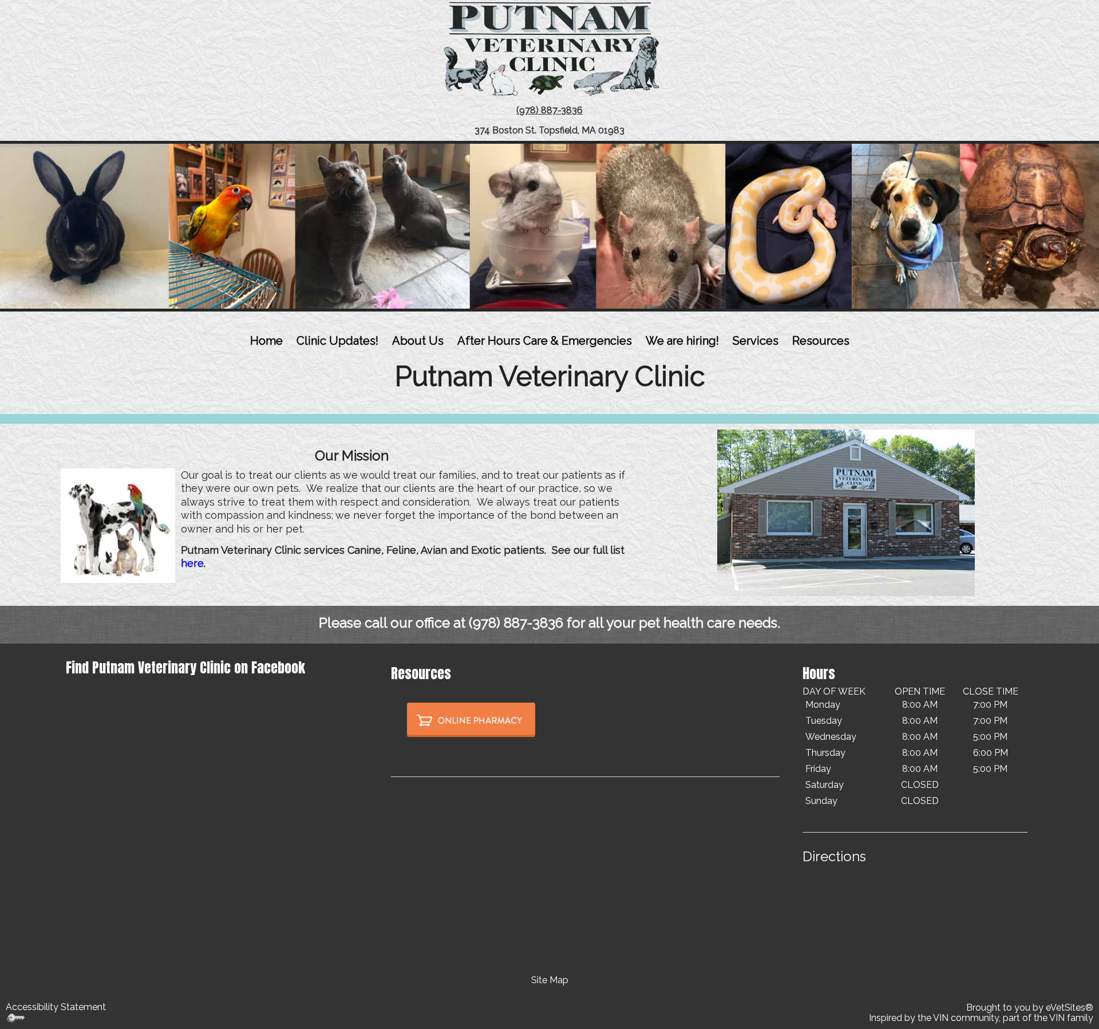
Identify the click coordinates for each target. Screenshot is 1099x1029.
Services (755, 341)
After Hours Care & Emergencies (544, 341)
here (192, 563)
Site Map (549, 980)
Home (266, 341)
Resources (820, 341)
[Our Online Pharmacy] (471, 718)
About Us (418, 341)
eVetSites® (1069, 1007)
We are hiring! (682, 341)
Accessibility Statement (56, 1007)
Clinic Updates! (337, 341)
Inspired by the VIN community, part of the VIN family (981, 1017)
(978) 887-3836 (516, 622)
